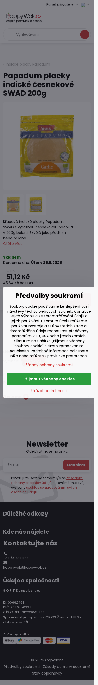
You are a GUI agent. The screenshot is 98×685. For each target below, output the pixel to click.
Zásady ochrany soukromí (49, 364)
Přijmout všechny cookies (49, 379)
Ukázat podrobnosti (49, 390)
